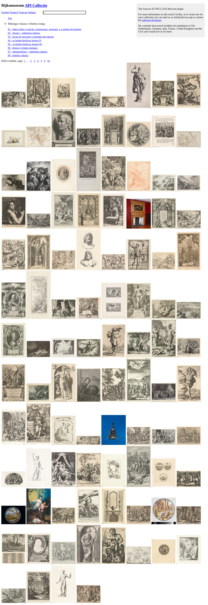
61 (48, 61)
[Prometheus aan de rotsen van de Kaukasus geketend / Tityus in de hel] (38, 190)
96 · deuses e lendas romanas (23, 48)
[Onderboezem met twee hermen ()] (113, 523)
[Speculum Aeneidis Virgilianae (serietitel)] (88, 107)
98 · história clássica (18, 55)
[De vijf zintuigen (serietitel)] (188, 356)
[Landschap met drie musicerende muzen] (138, 356)
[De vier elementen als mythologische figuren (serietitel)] (88, 356)
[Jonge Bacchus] (13, 227)
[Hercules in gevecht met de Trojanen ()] (188, 486)
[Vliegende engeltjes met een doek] (38, 146)
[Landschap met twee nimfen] (38, 356)
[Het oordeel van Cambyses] (163, 523)
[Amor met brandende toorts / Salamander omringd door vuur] (88, 444)
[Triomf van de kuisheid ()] (188, 444)
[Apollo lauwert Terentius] (63, 227)
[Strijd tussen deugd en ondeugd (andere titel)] (63, 563)
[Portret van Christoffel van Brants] (88, 227)
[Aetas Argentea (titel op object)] (188, 227)
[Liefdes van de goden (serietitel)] (63, 486)
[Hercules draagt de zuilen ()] (88, 523)
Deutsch (14, 12)
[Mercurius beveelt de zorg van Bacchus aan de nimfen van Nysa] (88, 486)
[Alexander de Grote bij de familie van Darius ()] (163, 401)
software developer (151, 20)
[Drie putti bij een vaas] (188, 146)
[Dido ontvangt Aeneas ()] (163, 444)
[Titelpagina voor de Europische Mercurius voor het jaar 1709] (163, 107)
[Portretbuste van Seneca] (63, 146)
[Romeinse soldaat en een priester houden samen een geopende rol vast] (163, 356)
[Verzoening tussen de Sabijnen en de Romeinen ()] (138, 523)
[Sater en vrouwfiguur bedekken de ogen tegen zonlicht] (163, 318)
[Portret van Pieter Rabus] (38, 563)
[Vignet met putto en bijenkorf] (63, 444)
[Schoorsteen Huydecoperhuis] (138, 227)
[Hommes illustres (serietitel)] (13, 356)
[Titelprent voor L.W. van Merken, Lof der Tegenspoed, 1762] (188, 563)
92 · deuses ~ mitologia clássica (24, 33)
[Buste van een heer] (63, 190)
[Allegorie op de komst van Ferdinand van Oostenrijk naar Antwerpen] (113, 146)
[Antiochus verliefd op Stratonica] (13, 486)
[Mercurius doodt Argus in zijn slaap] (38, 401)
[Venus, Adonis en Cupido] (138, 190)
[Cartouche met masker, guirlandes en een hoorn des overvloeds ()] (113, 486)
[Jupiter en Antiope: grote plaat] (13, 190)
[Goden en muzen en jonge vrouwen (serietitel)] (88, 563)
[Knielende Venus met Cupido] (113, 227)
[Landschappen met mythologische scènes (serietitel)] (188, 318)
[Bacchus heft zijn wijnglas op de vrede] (138, 401)
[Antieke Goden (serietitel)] (63, 401)
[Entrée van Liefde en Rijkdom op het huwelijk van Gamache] (38, 602)
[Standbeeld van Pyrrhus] (38, 269)
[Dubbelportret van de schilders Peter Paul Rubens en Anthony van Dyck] (88, 146)
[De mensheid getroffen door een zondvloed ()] (63, 523)
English (5, 12)
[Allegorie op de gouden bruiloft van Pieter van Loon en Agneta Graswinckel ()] (163, 227)
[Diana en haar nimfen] (13, 146)
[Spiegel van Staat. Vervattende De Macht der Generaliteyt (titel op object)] (13, 444)
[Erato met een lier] (38, 444)
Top (10, 18)
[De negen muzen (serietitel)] (138, 146)
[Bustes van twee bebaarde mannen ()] (88, 269)
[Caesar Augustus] (63, 602)
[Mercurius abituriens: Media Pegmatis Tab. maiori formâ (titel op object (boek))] (63, 107)
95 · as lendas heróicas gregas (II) (25, 44)
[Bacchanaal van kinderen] (138, 444)
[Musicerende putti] (113, 107)
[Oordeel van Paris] (113, 401)
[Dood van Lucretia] (63, 318)
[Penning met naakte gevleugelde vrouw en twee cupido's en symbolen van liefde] (163, 563)
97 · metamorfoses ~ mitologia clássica (27, 51)
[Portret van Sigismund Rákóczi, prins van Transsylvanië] (13, 318)
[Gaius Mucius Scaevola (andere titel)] (138, 269)
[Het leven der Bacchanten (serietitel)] (138, 563)
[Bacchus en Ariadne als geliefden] (13, 602)
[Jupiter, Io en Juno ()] (13, 269)
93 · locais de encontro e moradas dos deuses (31, 36)
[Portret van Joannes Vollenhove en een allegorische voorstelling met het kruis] (113, 318)
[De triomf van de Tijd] (13, 523)
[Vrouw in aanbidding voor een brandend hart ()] (188, 269)
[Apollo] (163, 190)
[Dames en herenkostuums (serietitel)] (113, 356)
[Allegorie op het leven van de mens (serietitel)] (188, 523)
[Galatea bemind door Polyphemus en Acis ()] (38, 227)
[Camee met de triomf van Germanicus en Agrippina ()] (13, 107)
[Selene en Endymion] (38, 523)
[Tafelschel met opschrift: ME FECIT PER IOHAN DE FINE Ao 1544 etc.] (113, 444)
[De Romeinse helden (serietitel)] (188, 401)
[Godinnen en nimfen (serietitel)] (188, 107)
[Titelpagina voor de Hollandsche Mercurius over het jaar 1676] (38, 107)
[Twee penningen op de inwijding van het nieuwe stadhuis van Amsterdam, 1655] (163, 486)
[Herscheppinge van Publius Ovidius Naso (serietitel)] (163, 146)
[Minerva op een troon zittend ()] (88, 318)
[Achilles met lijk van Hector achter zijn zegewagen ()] (138, 486)
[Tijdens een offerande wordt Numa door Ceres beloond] (88, 190)
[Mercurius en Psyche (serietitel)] (138, 107)
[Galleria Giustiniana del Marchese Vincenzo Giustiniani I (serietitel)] (38, 486)
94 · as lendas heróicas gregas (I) (24, 40)
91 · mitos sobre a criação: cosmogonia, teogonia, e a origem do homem (44, 29)
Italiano (32, 12)
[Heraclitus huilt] (88, 401)
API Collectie (36, 5)
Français (23, 12)
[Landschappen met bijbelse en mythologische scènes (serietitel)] (163, 269)
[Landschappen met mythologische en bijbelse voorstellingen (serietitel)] (188, 190)
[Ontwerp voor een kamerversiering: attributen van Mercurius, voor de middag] (38, 318)
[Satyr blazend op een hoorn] (113, 563)
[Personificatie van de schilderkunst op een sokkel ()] (138, 318)
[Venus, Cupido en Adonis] (63, 269)
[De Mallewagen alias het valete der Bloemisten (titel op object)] (13, 563)
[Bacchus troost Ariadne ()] (113, 190)
